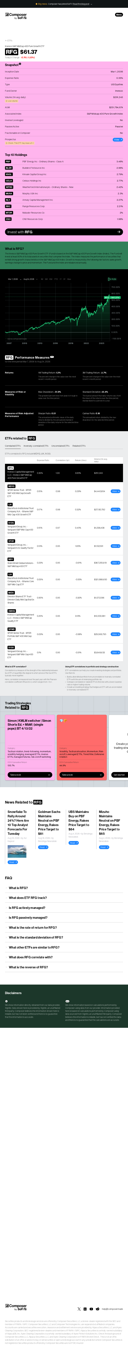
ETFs (9, 40)
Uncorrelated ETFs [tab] (60, 445)
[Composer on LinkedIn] (85, 1309)
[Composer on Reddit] (97, 1309)
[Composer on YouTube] (91, 1309)
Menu (119, 14)
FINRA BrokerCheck (89, 1336)
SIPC (25, 1324)
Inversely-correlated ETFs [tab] (36, 445)
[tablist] (64, 446)
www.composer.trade (17, 338)
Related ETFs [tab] (79, 445)
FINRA (18, 1324)
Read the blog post (81, 3)
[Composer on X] (79, 1309)
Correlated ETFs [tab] (13, 445)
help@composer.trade (112, 1309)
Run (114, 279)
